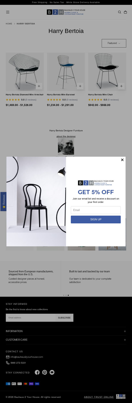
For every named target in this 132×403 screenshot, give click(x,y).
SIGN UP (95, 219)
